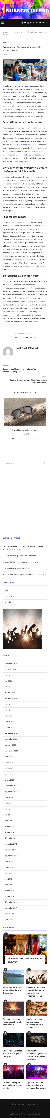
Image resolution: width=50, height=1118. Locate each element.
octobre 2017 (10, 914)
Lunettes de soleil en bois (25, 430)
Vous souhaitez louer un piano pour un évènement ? (23, 574)
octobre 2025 (10, 669)
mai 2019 (8, 815)
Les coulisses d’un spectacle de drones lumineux (21, 555)
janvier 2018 (9, 896)
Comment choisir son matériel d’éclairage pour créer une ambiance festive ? (35, 991)
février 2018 (9, 890)
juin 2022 (8, 675)
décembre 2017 (11, 902)
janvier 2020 (9, 780)
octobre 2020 (10, 745)
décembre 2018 (11, 838)
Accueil (5, 32)
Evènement (9, 596)
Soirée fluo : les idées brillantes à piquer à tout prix (12, 1053)
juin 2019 (8, 809)
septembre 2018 (11, 855)
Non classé (18, 32)
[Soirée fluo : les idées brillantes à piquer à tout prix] (13, 1040)
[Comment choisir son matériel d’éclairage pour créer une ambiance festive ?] (36, 977)
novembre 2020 (11, 739)
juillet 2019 (9, 803)
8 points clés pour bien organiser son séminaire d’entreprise (36, 1085)
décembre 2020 (11, 733)
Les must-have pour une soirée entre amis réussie (12, 1085)
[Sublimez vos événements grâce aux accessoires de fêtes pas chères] (36, 1040)
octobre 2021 (10, 693)
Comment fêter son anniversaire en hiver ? (25, 960)
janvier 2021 (9, 727)
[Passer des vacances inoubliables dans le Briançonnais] (13, 977)
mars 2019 (8, 821)
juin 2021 (8, 704)
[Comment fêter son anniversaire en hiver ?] (25, 949)
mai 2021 (8, 710)
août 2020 (9, 756)
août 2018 (9, 861)
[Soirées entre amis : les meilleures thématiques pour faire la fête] (36, 1009)
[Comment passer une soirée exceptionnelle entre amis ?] (13, 1009)
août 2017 (8, 920)
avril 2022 (8, 687)
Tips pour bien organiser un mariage (17, 568)
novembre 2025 (11, 663)
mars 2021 (8, 716)
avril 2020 (8, 768)
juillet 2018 (9, 867)
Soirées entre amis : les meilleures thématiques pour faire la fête (35, 1023)
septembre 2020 (11, 751)
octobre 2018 (10, 850)
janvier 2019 (9, 832)
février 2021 (9, 722)
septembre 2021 (11, 698)
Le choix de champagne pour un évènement (20, 562)
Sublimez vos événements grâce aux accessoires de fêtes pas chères (36, 1054)
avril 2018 (8, 879)
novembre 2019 (11, 786)
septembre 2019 (11, 791)
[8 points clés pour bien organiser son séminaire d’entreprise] (36, 1072)
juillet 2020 (9, 762)
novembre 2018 (11, 844)
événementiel (26, 144)
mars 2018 (8, 885)
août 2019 (9, 797)
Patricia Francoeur (12, 50)
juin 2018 (8, 873)
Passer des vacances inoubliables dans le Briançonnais (12, 990)
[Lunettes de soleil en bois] (25, 412)
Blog (6, 590)
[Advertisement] (25, 503)
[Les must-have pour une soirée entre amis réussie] (13, 1072)
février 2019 (9, 826)
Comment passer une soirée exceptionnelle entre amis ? (13, 1022)
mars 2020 (9, 774)
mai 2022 (8, 681)
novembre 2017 (11, 908)
